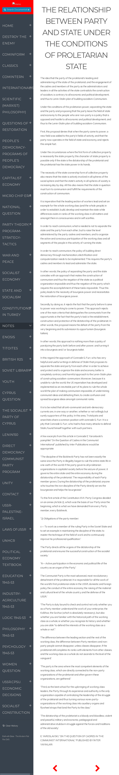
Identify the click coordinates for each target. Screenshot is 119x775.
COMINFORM (13, 54)
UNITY (7, 483)
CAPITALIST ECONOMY (12, 181)
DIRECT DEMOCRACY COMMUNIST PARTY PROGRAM (13, 459)
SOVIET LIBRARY (16, 370)
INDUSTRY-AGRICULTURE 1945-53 (14, 600)
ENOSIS (8, 337)
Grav (12, 736)
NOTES (8, 326)
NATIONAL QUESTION (11, 210)
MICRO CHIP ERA (16, 196)
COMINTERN (13, 77)
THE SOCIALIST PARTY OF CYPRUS (15, 417)
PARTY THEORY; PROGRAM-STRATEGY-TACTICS (15, 234)
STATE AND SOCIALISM (12, 294)
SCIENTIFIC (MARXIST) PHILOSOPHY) (14, 105)
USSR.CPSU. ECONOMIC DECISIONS (12, 688)
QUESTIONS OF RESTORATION (15, 126)
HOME (7, 26)
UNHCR (8, 541)
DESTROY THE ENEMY (14, 40)
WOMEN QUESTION (11, 667)
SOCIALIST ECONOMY (11, 276)
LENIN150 (10, 435)
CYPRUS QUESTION (11, 396)
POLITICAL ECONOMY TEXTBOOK (11, 558)
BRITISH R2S (12, 359)
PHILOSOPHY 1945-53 (13, 632)
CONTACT (10, 494)
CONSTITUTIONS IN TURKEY (16, 311)
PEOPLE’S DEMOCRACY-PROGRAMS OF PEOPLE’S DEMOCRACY (15, 154)
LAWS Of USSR (14, 529)
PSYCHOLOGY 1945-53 (14, 650)
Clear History (11, 725)
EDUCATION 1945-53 (12, 579)
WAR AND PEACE (10, 258)
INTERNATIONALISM (17, 88)
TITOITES (10, 348)
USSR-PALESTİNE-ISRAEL (12, 511)
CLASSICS (10, 66)
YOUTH (8, 382)
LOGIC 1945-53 (14, 618)
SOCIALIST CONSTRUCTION (16, 709)
